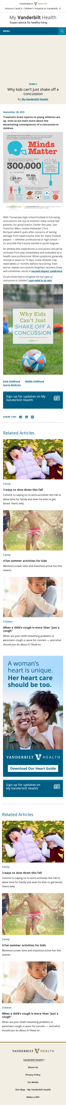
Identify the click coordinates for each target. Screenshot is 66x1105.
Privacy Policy (33, 1074)
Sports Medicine (12, 385)
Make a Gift (33, 1097)
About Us (33, 1067)
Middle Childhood (34, 381)
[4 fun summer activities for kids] (33, 530)
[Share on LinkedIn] (26, 417)
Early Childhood (11, 381)
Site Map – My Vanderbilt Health (33, 1089)
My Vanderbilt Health (35, 99)
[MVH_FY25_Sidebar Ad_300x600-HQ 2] (33, 716)
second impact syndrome (46, 271)
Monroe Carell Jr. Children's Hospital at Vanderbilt (33, 8)
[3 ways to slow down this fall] (33, 459)
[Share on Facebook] (20, 417)
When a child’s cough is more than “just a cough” (31, 629)
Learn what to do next (40, 280)
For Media (33, 1082)
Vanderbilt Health (33, 1059)
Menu (6, 31)
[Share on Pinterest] (32, 417)
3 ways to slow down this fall (23, 489)
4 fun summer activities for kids (25, 561)
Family (33, 84)
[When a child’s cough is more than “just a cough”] (33, 597)
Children (8, 621)
